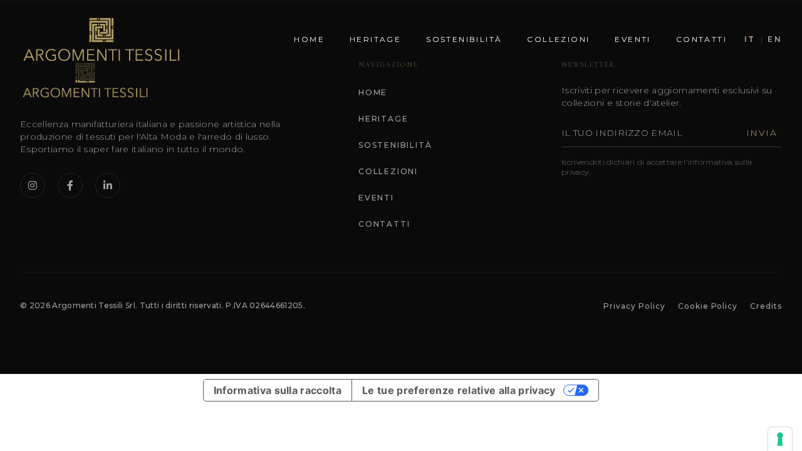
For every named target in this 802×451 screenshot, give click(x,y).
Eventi (632, 39)
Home (309, 39)
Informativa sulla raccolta (277, 390)
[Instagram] (32, 185)
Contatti (701, 39)
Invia (761, 132)
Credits (766, 306)
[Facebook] (70, 185)
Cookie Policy (707, 306)
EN (775, 39)
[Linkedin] (107, 185)
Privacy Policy (634, 306)
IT (750, 39)
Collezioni (558, 39)
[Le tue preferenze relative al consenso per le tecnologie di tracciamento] (780, 439)
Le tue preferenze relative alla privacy (458, 390)
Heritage (375, 39)
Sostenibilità (464, 39)
